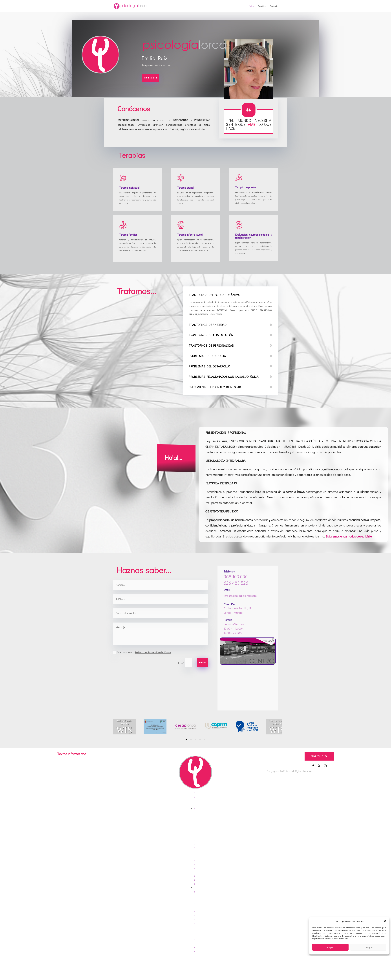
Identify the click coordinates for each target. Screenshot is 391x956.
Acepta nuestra (144, 652)
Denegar (368, 947)
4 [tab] (200, 739)
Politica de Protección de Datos (153, 652)
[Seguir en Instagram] (325, 765)
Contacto (274, 6)
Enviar (202, 663)
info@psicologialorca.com (240, 595)
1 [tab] (186, 739)
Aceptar (330, 947)
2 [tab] (191, 739)
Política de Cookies (194, 919)
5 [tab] (204, 739)
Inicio (251, 6)
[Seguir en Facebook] (313, 765)
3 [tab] (195, 739)
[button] (384, 921)
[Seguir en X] (319, 765)
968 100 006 (236, 576)
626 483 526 (236, 583)
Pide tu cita (150, 78)
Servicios (262, 6)
